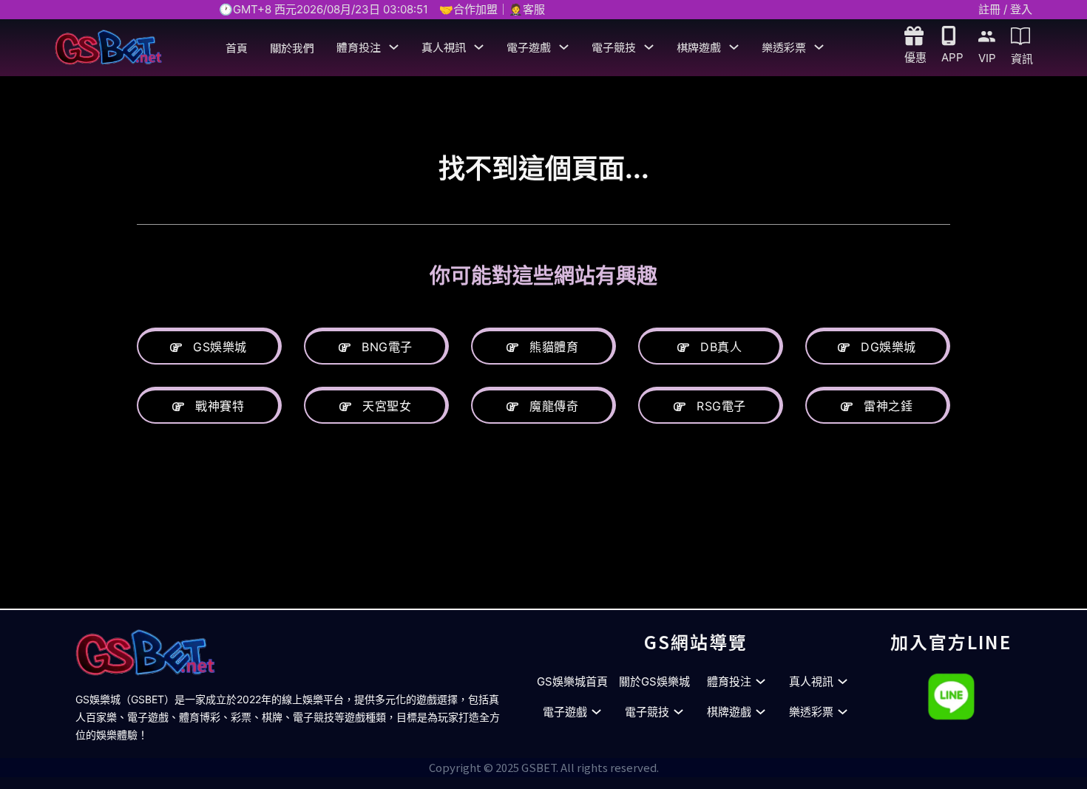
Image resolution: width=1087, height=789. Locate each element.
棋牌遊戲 (699, 47)
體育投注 (358, 47)
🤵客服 (527, 9)
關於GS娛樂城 (654, 681)
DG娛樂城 (888, 346)
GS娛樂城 (220, 346)
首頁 (237, 47)
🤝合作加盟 (468, 9)
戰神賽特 (219, 406)
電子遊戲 (529, 47)
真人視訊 (443, 47)
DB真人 (721, 346)
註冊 (989, 9)
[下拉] (393, 47)
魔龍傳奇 (553, 406)
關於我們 (292, 47)
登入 (1021, 9)
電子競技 (614, 47)
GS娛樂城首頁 (572, 681)
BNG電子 (387, 346)
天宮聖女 (386, 406)
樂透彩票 (784, 47)
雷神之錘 (888, 406)
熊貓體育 (553, 346)
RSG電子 (721, 406)
